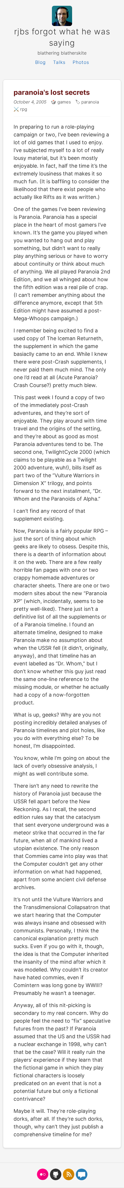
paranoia (89, 102)
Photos (81, 62)
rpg (23, 109)
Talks (59, 62)
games (63, 102)
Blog (40, 62)
